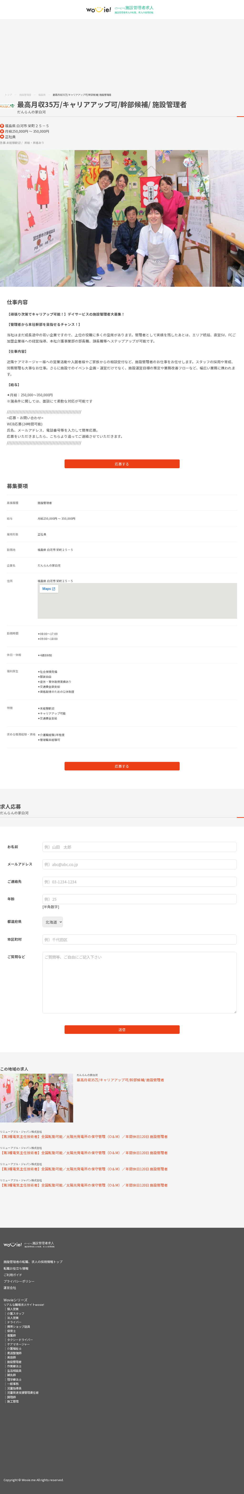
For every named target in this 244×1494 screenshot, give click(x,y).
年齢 (11, 898)
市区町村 (14, 939)
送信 (122, 1029)
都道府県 (14, 921)
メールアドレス (19, 863)
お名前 (12, 846)
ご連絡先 (14, 881)
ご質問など (16, 956)
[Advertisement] (122, 54)
